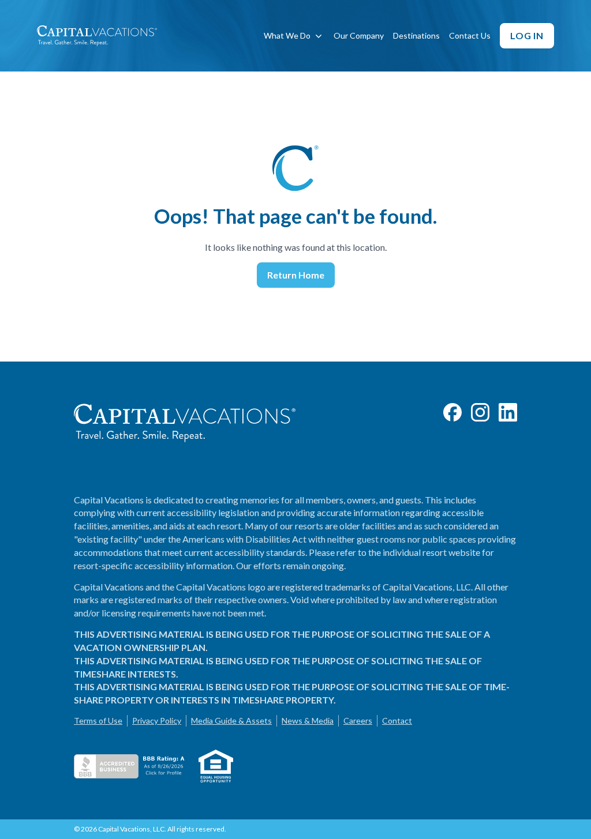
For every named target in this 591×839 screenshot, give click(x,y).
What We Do (287, 35)
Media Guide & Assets (231, 720)
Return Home (295, 274)
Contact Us (470, 35)
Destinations (416, 35)
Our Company (359, 35)
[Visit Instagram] (480, 412)
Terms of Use (98, 720)
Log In (527, 35)
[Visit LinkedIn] (508, 412)
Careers (357, 720)
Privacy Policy (156, 720)
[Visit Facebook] (452, 412)
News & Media (308, 720)
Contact (397, 720)
